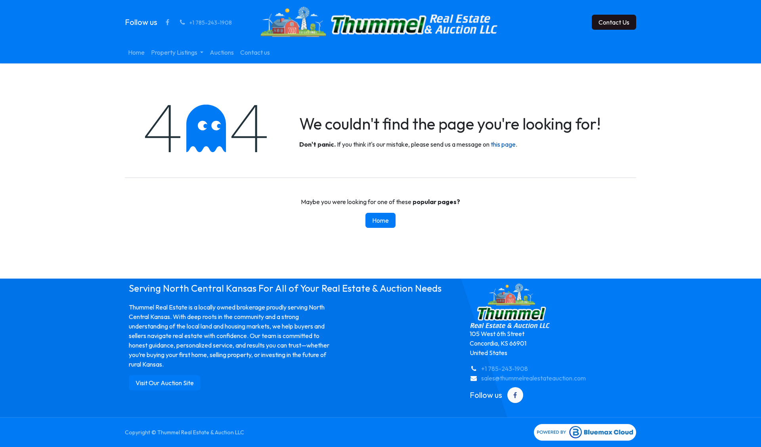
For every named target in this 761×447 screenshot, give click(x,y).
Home (380, 220)
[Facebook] (167, 22)
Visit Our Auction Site (165, 383)
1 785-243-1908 (506, 368)
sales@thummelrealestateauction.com (533, 378)
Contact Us (613, 22)
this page (503, 144)
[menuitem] (136, 52)
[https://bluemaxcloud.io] (585, 432)
